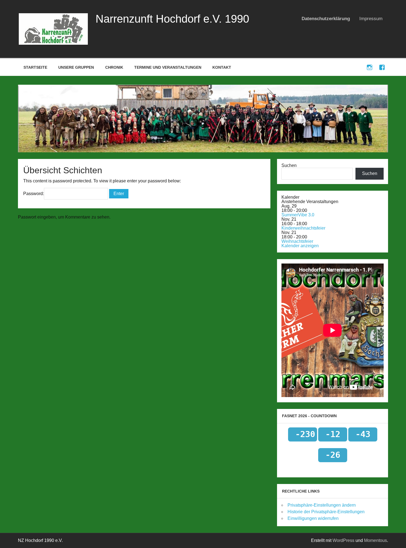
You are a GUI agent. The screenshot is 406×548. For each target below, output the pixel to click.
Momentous (375, 540)
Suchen (289, 165)
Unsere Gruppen (76, 67)
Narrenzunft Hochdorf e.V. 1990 (172, 19)
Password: (33, 193)
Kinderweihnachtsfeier (303, 228)
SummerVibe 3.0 (297, 214)
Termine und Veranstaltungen (167, 67)
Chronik (114, 67)
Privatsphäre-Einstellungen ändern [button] (322, 505)
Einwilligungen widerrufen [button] (313, 518)
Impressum (371, 18)
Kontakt (221, 67)
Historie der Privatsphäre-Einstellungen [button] (326, 511)
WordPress (343, 540)
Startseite (35, 67)
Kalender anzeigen (300, 245)
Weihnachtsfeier (297, 241)
